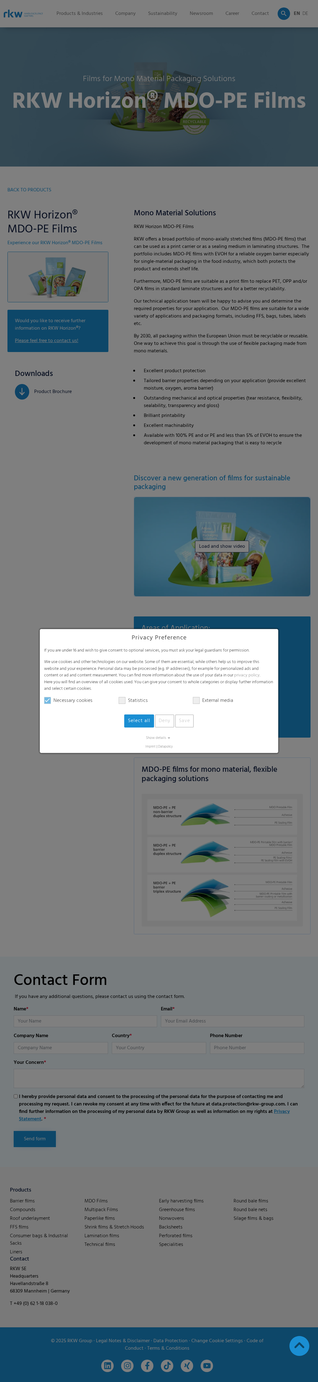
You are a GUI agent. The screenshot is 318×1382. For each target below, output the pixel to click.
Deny (164, 721)
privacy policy (247, 675)
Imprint (150, 746)
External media (217, 700)
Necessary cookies (73, 700)
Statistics (138, 700)
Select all (139, 721)
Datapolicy (165, 746)
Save (184, 721)
